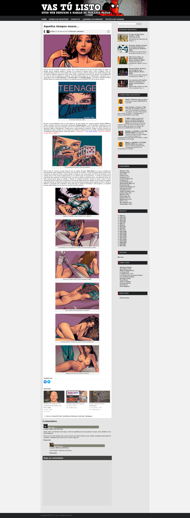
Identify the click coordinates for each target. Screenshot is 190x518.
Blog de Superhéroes (127, 270)
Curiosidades (124, 182)
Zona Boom (124, 284)
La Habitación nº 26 (126, 273)
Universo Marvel (125, 283)
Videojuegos (80, 31)
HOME (44, 19)
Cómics (122, 175)
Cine (121, 174)
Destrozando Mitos (126, 183)
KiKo (49, 427)
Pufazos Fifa (124, 198)
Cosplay (122, 180)
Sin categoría (124, 202)
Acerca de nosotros (58, 19)
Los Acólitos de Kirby (127, 277)
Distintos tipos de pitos (139, 99)
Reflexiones (73, 31)
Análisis (122, 171)
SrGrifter (52, 31)
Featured (123, 185)
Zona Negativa (125, 286)
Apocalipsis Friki (125, 269)
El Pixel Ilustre (124, 298)
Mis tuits (121, 257)
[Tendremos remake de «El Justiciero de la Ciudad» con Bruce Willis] (54, 397)
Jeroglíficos (124, 190)
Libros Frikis (124, 193)
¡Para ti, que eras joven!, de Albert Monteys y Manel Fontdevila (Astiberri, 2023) (134, 121)
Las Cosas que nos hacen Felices (131, 275)
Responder (47, 440)
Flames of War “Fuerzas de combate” (135, 107)
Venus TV (107, 74)
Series (122, 201)
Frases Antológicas (126, 186)
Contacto (75, 19)
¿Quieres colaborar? (92, 19)
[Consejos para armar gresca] (76, 397)
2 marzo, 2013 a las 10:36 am (59, 448)
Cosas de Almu (125, 179)
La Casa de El (124, 272)
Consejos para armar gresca (75, 403)
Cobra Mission (62, 77)
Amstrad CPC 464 (57, 416)
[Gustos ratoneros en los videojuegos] (99, 397)
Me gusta (123, 156)
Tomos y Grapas (125, 281)
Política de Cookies (114, 19)
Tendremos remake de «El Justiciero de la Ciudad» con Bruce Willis (52, 405)
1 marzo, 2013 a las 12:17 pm (53, 429)
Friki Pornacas (124, 188)
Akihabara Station (126, 267)
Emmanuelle (73, 77)
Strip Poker (81, 416)
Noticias (122, 194)
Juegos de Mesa (125, 191)
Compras (123, 177)
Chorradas (123, 172)
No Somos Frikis (125, 278)
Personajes (123, 196)
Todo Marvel (124, 280)
